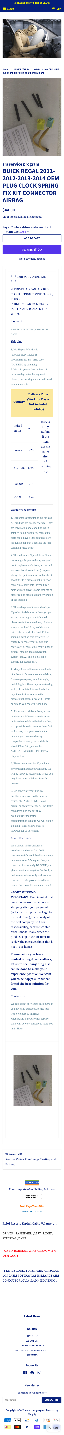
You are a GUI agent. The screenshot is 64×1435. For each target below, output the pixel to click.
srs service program (35, 1410)
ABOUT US (32, 1340)
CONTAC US (32, 1336)
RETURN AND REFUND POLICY (32, 1350)
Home (5, 69)
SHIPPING (32, 1355)
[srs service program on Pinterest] (32, 1373)
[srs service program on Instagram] (39, 1373)
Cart (58, 9)
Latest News (32, 1316)
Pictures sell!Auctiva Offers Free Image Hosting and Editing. (30, 1159)
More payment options (32, 258)
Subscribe (52, 1400)
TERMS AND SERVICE (32, 1345)
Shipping (8, 216)
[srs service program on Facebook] (25, 1373)
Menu (10, 8)
